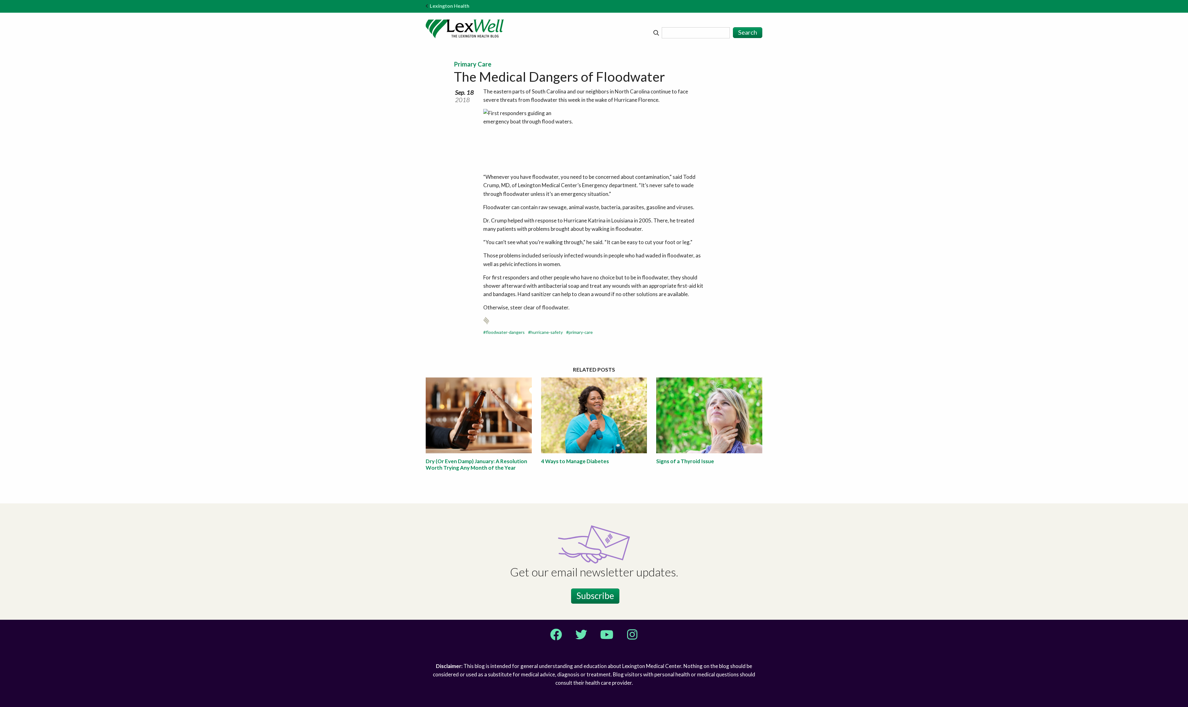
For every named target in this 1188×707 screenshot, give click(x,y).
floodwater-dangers (505, 332)
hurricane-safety (547, 332)
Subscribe (595, 595)
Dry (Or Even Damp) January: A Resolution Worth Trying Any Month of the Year (476, 464)
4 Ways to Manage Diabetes (575, 461)
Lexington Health (449, 6)
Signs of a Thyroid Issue (685, 461)
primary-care (581, 332)
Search (747, 32)
